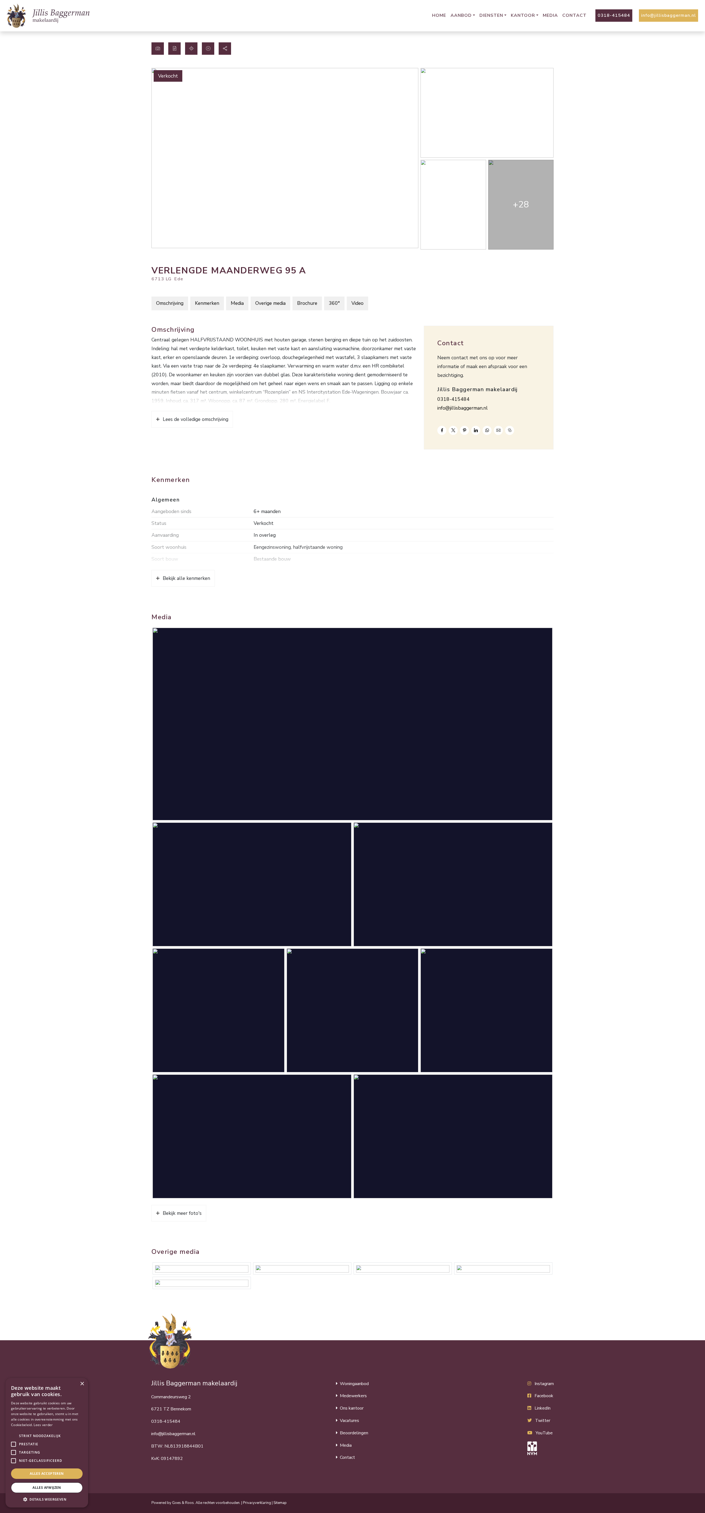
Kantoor (523, 15)
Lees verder (43, 1424)
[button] (13, 1435)
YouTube (544, 1433)
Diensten (491, 15)
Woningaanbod (354, 1384)
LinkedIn (543, 1408)
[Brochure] (174, 48)
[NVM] (540, 1448)
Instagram (544, 1384)
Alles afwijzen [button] (46, 1487)
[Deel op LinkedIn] (475, 430)
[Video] (208, 48)
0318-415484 (614, 15)
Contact (574, 15)
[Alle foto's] (157, 48)
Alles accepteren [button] (47, 1473)
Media (550, 15)
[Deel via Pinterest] (464, 430)
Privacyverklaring (257, 1502)
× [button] (82, 1384)
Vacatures (349, 1421)
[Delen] (225, 48)
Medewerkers (353, 1396)
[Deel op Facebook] (441, 430)
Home (439, 15)
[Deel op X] (453, 430)
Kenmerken (207, 303)
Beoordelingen (354, 1433)
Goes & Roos (183, 1502)
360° (334, 303)
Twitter (542, 1421)
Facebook (544, 1396)
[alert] (47, 1442)
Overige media (270, 303)
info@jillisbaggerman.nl (668, 15)
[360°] (191, 48)
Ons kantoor (352, 1408)
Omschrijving (169, 303)
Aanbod (461, 15)
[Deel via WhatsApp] (487, 430)
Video (357, 303)
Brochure (307, 303)
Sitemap (280, 1502)
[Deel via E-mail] (498, 430)
